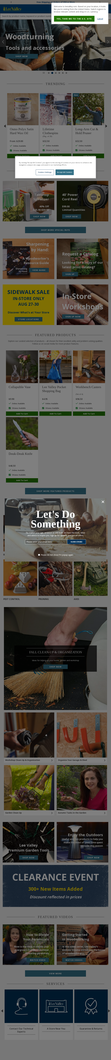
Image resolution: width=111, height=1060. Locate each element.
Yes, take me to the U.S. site (74, 18)
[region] (55, 167)
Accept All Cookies (64, 172)
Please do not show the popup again (57, 555)
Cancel (100, 18)
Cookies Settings (45, 172)
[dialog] (79, 13)
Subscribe (77, 541)
